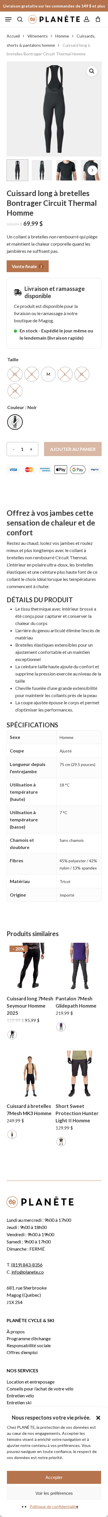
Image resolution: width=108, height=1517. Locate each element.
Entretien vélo (20, 1395)
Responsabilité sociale (29, 1345)
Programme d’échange (29, 1338)
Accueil (13, 35)
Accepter (54, 1477)
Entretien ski (19, 1402)
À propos (16, 1331)
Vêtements (37, 35)
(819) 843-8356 (27, 1264)
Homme (62, 35)
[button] (98, 1418)
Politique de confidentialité (54, 1506)
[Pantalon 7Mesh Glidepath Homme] (79, 967)
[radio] (15, 374)
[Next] (92, 170)
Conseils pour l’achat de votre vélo (40, 1388)
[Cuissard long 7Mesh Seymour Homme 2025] (30, 967)
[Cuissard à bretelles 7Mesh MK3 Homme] (30, 1074)
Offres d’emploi (22, 1352)
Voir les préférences (54, 1493)
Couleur (15, 407)
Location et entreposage (30, 1381)
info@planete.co (28, 1272)
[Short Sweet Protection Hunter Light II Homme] (79, 1074)
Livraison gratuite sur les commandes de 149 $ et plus (54, 5)
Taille (12, 359)
